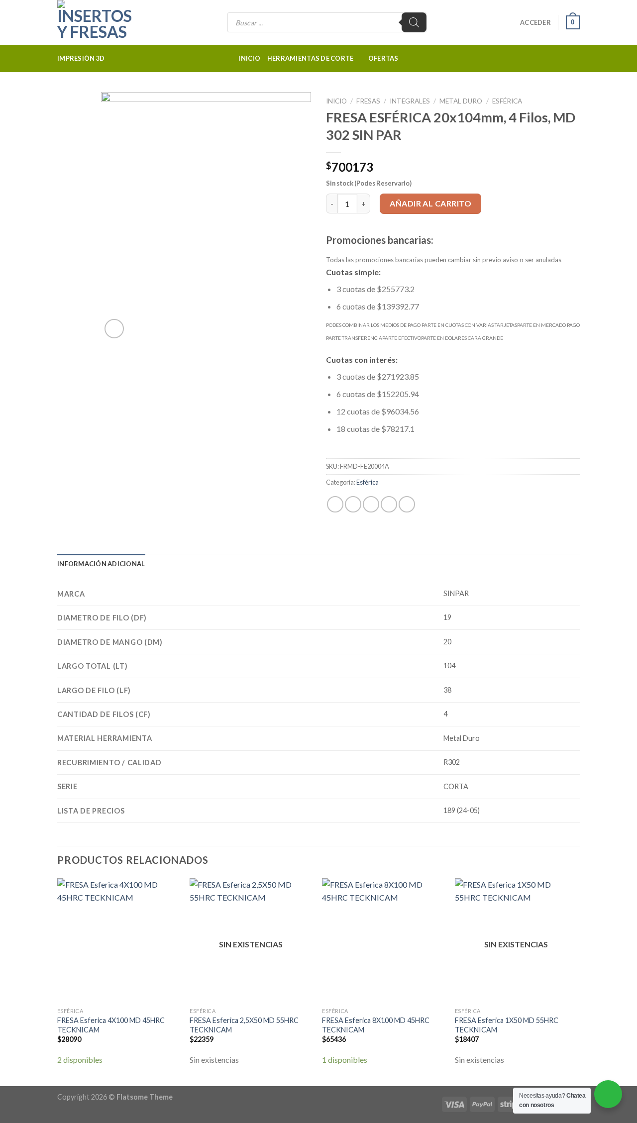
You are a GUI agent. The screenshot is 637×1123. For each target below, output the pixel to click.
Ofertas (383, 58)
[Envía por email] (371, 504)
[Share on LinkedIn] (407, 504)
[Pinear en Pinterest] (389, 504)
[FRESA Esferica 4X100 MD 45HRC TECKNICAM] (118, 940)
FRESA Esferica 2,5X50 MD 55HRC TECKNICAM (244, 1025)
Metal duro (460, 101)
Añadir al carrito (430, 203)
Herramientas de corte (310, 58)
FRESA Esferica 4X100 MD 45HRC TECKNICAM (111, 1025)
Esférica (507, 101)
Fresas (368, 101)
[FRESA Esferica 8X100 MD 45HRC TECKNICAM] (383, 940)
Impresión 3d (81, 58)
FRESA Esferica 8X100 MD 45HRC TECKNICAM (375, 1025)
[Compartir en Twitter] (353, 504)
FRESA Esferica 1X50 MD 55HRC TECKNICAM (506, 1025)
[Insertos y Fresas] (107, 22)
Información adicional (101, 564)
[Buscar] (414, 22)
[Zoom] (114, 328)
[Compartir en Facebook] (335, 504)
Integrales (410, 101)
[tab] (101, 564)
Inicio (249, 58)
